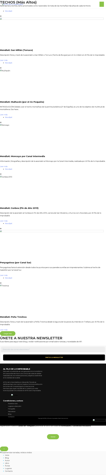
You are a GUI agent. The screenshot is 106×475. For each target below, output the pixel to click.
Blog (7, 458)
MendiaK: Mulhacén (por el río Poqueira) (22, 102)
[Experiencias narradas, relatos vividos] (16, 452)
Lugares (8, 468)
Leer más (3, 60)
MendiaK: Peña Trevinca (13, 317)
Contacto (9, 471)
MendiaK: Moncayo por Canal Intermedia (22, 156)
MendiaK (8, 11)
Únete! (53, 437)
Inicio (7, 455)
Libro (7, 463)
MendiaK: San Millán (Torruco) (16, 50)
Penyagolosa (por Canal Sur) (15, 262)
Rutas (7, 466)
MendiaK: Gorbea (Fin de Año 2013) (19, 208)
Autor (7, 460)
